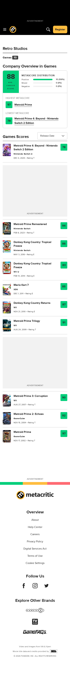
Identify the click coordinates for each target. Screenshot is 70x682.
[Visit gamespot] (35, 612)
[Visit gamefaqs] (35, 633)
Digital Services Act (35, 548)
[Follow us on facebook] (24, 587)
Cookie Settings (35, 563)
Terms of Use (35, 556)
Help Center (35, 527)
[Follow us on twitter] (46, 587)
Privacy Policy (35, 541)
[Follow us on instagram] (35, 587)
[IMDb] (53, 651)
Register (60, 29)
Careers (35, 534)
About (35, 520)
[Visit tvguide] (35, 623)
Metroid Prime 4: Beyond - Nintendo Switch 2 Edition (36, 121)
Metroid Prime (23, 104)
